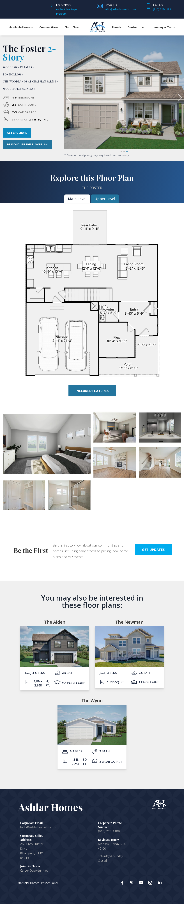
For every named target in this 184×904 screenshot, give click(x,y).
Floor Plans (72, 27)
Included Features (92, 391)
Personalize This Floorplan (27, 144)
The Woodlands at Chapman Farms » (30, 81)
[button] (179, 98)
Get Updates (153, 549)
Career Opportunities (34, 870)
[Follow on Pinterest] (132, 883)
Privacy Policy (49, 882)
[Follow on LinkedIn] (160, 883)
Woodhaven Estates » (19, 88)
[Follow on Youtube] (141, 883)
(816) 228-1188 (162, 9)
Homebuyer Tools (163, 27)
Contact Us (135, 27)
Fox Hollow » (13, 74)
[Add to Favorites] (177, 41)
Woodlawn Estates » (18, 67)
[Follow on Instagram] (150, 883)
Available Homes (20, 27)
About (116, 27)
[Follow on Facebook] (122, 883)
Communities (48, 27)
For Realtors (63, 5)
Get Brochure (17, 132)
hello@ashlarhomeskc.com (38, 827)
